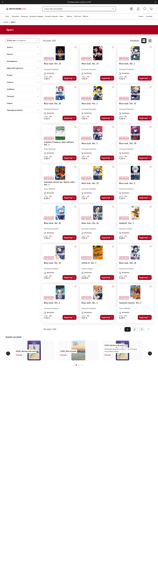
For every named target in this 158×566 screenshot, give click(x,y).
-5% (50, 77)
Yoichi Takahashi (50, 149)
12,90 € (84, 276)
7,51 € (47, 79)
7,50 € (121, 276)
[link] (131, 9)
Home (6, 22)
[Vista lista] (149, 40)
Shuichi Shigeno (87, 269)
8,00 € (46, 156)
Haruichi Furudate (125, 229)
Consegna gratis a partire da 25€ (79, 2)
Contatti (149, 16)
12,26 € (85, 278)
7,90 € (46, 77)
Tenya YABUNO (49, 189)
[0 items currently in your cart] (151, 8)
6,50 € (46, 196)
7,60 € (47, 158)
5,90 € (121, 236)
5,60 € (122, 238)
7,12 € (122, 278)
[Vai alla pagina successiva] (149, 329)
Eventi (141, 16)
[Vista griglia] (143, 40)
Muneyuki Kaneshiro (51, 69)
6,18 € (47, 198)
